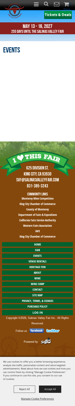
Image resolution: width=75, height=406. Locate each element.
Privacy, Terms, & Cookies (37, 301)
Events (37, 256)
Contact (37, 289)
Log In (37, 312)
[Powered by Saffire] (45, 342)
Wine (37, 278)
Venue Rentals (37, 261)
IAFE (37, 231)
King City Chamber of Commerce (37, 204)
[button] (48, 5)
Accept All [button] (50, 389)
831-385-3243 (37, 185)
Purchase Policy (38, 306)
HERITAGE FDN (37, 267)
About (37, 273)
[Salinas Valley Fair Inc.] (14, 11)
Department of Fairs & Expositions (37, 215)
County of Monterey (37, 209)
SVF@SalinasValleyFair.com (37, 179)
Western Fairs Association (37, 226)
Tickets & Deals (58, 14)
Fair (37, 250)
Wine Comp (37, 284)
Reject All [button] (24, 389)
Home (37, 244)
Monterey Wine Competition (38, 198)
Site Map (37, 295)
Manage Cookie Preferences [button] (37, 398)
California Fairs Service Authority (37, 220)
